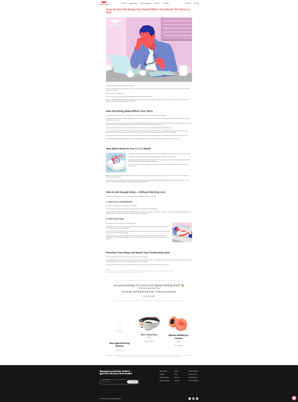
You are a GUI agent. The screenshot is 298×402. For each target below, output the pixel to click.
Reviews (177, 377)
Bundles (166, 3)
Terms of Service (193, 380)
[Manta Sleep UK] (104, 3)
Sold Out (119, 350)
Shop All (123, 3)
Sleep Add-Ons (164, 377)
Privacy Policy (193, 377)
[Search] (195, 3)
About (176, 371)
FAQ (176, 374)
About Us (188, 3)
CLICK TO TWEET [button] (149, 296)
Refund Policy (193, 374)
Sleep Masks (133, 3)
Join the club (132, 382)
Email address (106, 379)
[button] (119, 327)
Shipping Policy (193, 371)
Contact (177, 380)
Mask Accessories (146, 3)
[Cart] (197, 3)
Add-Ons (157, 3)
